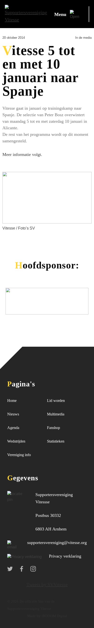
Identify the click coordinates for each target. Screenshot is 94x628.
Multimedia (55, 414)
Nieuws (13, 414)
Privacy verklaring (65, 556)
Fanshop (53, 428)
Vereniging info (19, 455)
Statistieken (55, 441)
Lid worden (56, 400)
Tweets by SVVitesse (47, 584)
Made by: (34, 616)
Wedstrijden (16, 441)
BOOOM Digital (54, 616)
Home (12, 400)
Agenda (13, 428)
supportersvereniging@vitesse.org (57, 542)
